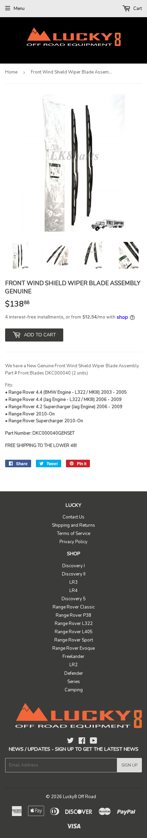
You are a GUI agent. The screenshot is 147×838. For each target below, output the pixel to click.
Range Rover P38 (73, 615)
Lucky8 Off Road (79, 797)
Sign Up (129, 765)
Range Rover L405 (74, 632)
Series (73, 682)
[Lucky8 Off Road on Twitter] (70, 742)
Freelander (73, 656)
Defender (73, 673)
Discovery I (73, 566)
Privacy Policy (73, 542)
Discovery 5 (74, 599)
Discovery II (73, 574)
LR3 (73, 582)
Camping (74, 690)
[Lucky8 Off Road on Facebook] (81, 742)
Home (11, 72)
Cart (137, 8)
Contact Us (73, 517)
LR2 (73, 665)
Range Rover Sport (73, 640)
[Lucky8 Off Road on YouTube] (93, 742)
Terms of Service (73, 533)
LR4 (73, 591)
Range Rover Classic (74, 607)
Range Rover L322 (74, 624)
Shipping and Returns (73, 525)
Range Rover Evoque (73, 648)
